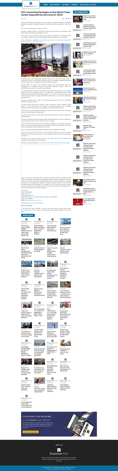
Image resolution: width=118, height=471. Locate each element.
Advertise (62, 469)
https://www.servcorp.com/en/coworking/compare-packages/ (53, 142)
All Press (65, 4)
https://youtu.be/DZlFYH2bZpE (35, 203)
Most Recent (55, 4)
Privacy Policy (55, 469)
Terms (48, 469)
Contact (74, 4)
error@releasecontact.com (28, 210)
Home (45, 4)
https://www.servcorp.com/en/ (34, 200)
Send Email (27, 193)
